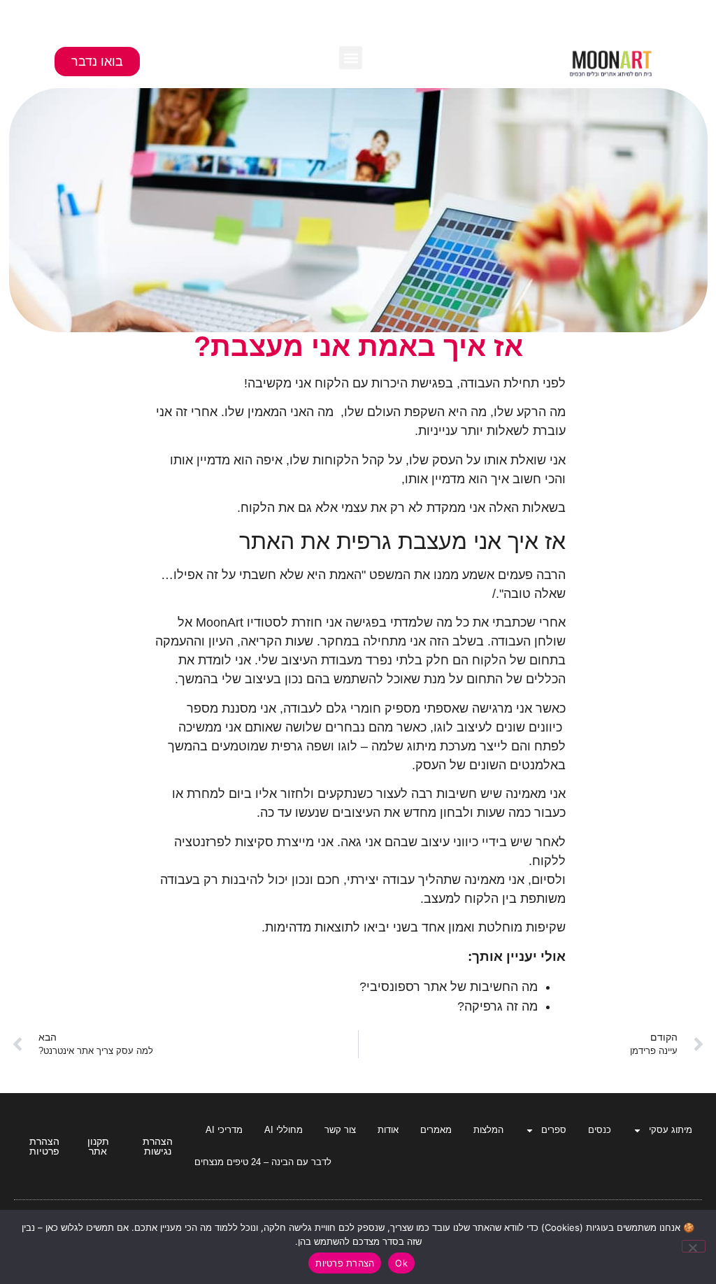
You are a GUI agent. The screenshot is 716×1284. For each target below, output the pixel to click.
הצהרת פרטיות (344, 1263)
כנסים (599, 1130)
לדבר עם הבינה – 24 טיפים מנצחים (262, 1162)
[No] (694, 1246)
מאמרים (436, 1130)
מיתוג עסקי (670, 1130)
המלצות (488, 1130)
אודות (388, 1130)
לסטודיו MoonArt (242, 622)
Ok (401, 1263)
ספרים (553, 1130)
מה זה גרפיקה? (497, 1006)
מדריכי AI (224, 1130)
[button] (350, 57)
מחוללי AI (283, 1130)
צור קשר (340, 1130)
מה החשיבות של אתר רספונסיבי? (448, 987)
